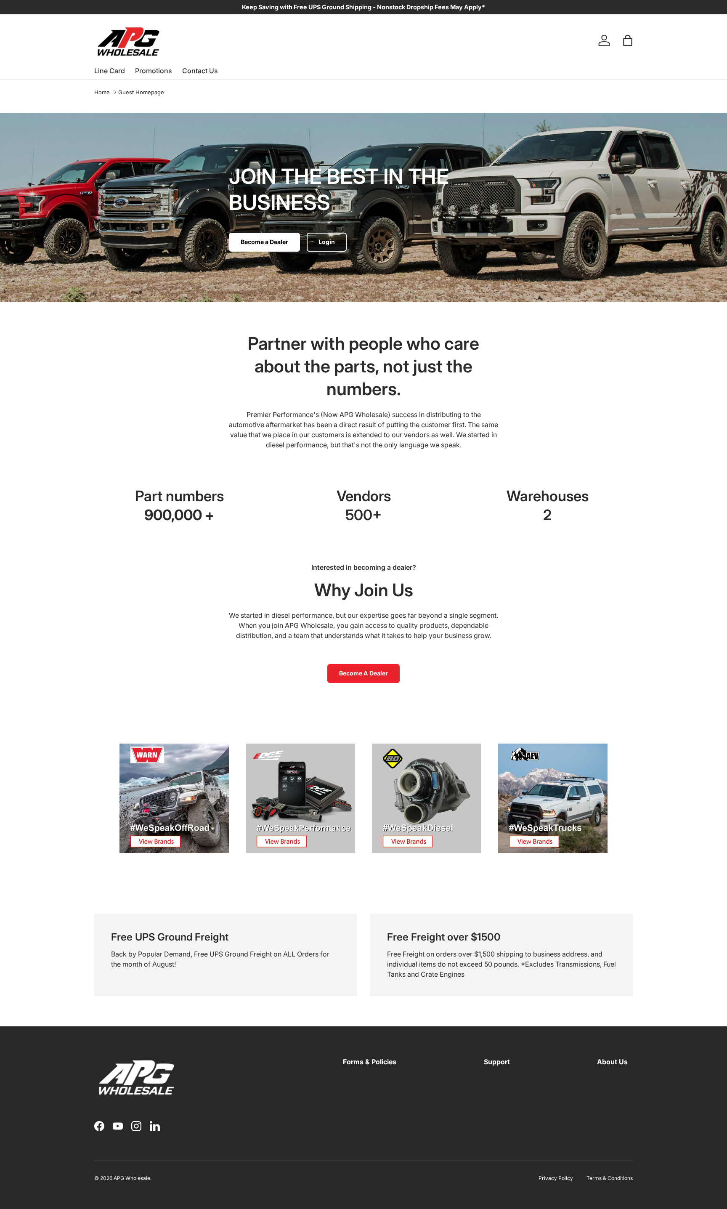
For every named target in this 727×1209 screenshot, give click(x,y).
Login (326, 241)
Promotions (153, 70)
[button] (627, 40)
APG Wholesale (132, 1178)
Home (102, 92)
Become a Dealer (264, 241)
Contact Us (200, 70)
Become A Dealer (363, 673)
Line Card (109, 70)
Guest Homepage (141, 92)
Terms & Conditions (609, 1178)
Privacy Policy (556, 1178)
